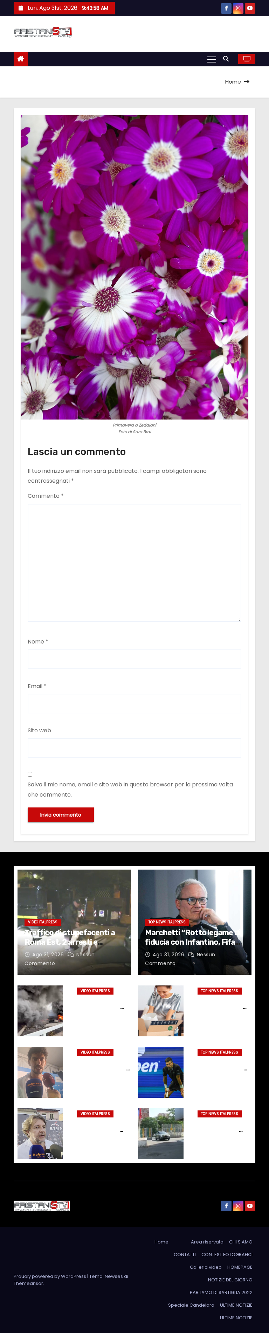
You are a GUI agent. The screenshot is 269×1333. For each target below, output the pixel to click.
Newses (114, 1276)
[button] (228, 58)
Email (37, 686)
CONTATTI (185, 1254)
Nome (38, 642)
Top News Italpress (167, 922)
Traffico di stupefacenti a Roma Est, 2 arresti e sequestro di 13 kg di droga (71, 942)
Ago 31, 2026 (48, 954)
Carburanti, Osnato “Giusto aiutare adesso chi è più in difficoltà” (103, 1133)
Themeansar (28, 1283)
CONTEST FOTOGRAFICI (227, 1254)
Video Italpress (42, 922)
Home (233, 81)
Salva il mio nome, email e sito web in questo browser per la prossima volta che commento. (130, 789)
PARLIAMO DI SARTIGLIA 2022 (221, 1292)
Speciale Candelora (191, 1305)
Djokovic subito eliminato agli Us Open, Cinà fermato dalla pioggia (224, 1072)
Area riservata (207, 1242)
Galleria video (206, 1267)
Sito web (39, 730)
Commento (46, 496)
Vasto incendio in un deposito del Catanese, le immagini (100, 1010)
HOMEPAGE (240, 1267)
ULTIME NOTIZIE (236, 1305)
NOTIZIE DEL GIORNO (230, 1279)
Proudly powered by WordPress (50, 1276)
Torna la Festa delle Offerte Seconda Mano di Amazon (224, 1007)
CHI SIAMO (241, 1242)
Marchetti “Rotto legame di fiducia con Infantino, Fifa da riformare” (192, 942)
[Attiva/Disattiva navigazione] (212, 59)
